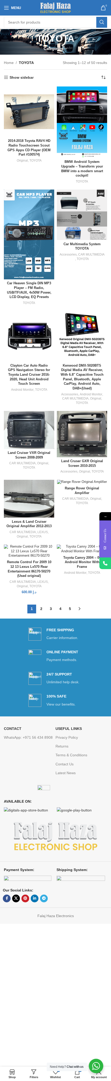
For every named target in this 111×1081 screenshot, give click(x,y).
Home (9, 63)
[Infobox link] (55, 634)
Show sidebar (22, 77)
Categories (53, 48)
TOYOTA (35, 160)
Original (22, 160)
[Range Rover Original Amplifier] (82, 482)
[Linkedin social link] (34, 898)
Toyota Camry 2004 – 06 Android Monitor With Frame (82, 562)
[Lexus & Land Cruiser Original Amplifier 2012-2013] (29, 499)
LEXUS (42, 532)
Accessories (68, 254)
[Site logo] (56, 7)
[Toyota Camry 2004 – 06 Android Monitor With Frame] (82, 549)
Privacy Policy (67, 737)
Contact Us (65, 764)
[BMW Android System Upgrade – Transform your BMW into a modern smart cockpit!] (82, 122)
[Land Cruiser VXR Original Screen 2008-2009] (29, 430)
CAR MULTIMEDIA (91, 254)
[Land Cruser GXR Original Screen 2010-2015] (82, 434)
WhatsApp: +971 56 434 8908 (28, 737)
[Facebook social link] (7, 898)
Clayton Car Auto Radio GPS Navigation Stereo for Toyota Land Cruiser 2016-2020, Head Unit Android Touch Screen (29, 375)
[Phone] (105, 563)
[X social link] (16, 898)
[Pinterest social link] (25, 898)
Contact (12, 729)
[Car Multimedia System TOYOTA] (82, 215)
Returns (62, 746)
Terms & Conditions (71, 755)
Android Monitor (22, 389)
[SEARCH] (101, 22)
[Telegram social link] (44, 898)
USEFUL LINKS (69, 729)
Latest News (66, 773)
